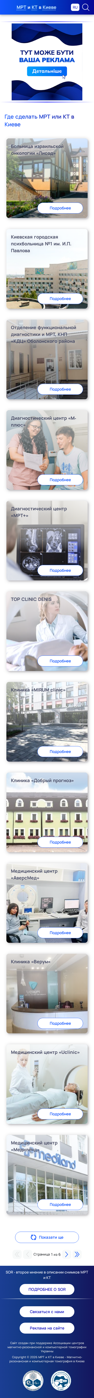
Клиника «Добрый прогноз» (42, 780)
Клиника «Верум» (30, 961)
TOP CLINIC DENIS (31, 599)
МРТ (21, 7)
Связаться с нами (47, 1311)
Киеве (49, 7)
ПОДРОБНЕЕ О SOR (47, 1289)
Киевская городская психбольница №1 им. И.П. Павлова (41, 244)
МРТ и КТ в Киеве (51, 1357)
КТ (34, 7)
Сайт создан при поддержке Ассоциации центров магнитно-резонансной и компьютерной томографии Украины (47, 1347)
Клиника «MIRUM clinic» (38, 690)
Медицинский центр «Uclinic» (45, 1052)
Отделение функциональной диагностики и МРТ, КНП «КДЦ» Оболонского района (43, 334)
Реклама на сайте (47, 1328)
